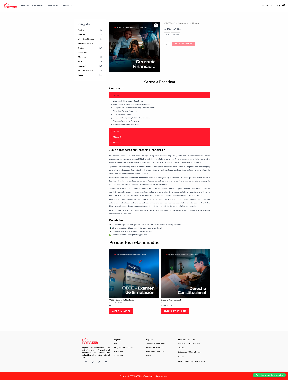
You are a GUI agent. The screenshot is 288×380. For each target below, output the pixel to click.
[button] (156, 25)
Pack (80, 61)
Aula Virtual (267, 6)
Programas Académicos (32, 6)
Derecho (81, 34)
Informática (82, 52)
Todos (80, 75)
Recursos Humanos (85, 70)
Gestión (81, 48)
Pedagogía (82, 66)
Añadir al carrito (184, 44)
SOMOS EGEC (68, 6)
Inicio (166, 23)
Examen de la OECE (85, 43)
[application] (44, 6)
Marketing (82, 57)
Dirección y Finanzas (86, 39)
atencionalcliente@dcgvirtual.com (191, 361)
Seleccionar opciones (175, 311)
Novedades (53, 6)
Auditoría (81, 30)
